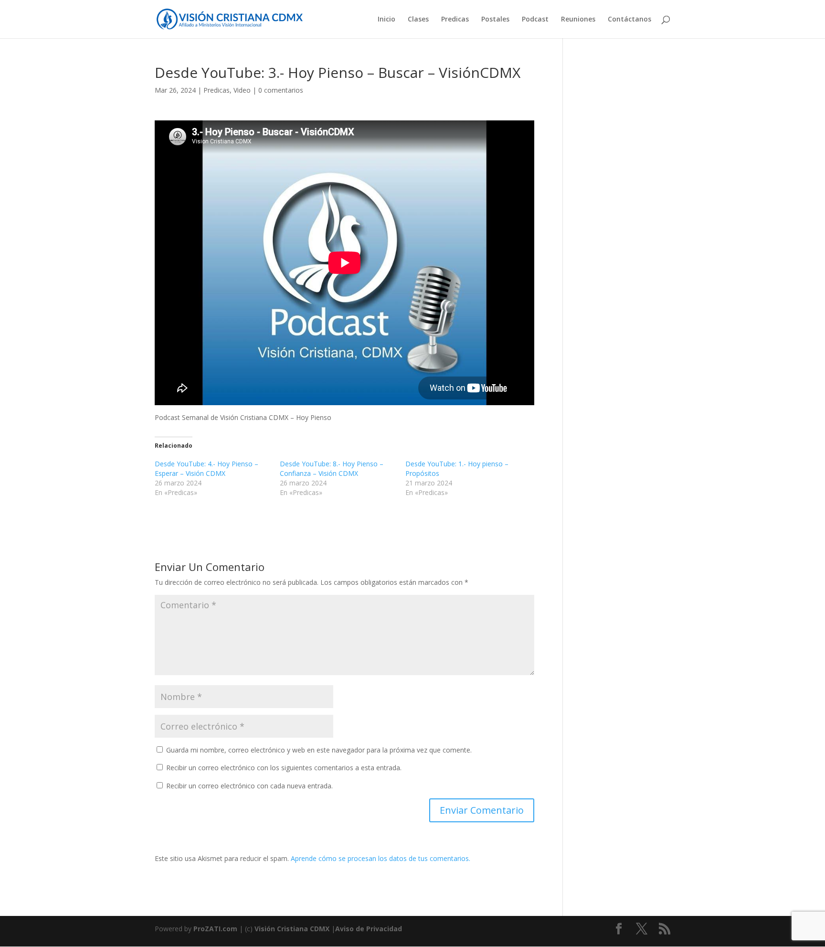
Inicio (386, 19)
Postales (495, 19)
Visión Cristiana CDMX (292, 928)
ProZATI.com (215, 928)
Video (242, 90)
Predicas (455, 19)
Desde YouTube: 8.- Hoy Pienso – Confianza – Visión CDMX (331, 468)
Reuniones (578, 19)
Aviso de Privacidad (368, 928)
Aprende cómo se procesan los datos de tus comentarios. (380, 858)
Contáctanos (629, 19)
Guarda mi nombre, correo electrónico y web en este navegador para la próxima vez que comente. (319, 749)
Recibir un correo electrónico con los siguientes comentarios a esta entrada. (284, 767)
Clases (418, 19)
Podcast (535, 19)
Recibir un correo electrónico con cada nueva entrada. (249, 785)
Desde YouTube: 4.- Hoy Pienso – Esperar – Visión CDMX (206, 468)
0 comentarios (280, 90)
